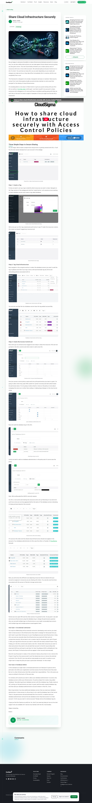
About (51, 2)
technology (18, 26)
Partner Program (51, 774)
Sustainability (36, 780)
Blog (56, 2)
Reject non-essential (64, 796)
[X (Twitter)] (6, 779)
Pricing (34, 778)
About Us (49, 778)
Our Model (30, 2)
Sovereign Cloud (37, 774)
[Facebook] (13, 779)
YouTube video (22, 89)
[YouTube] (11, 779)
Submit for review (20, 760)
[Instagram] (15, 779)
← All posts (75, 57)
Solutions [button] (23, 2)
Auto (67, 2)
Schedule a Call (82, 2)
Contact (49, 782)
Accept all (74, 796)
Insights (40, 2)
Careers (49, 776)
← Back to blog (9, 9)
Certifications (64, 778)
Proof (35, 2)
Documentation (64, 776)
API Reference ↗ (64, 780)
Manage (54, 796)
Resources (46, 2)
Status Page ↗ (64, 782)
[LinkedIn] (8, 779)
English (73, 2)
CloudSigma (53, 541)
